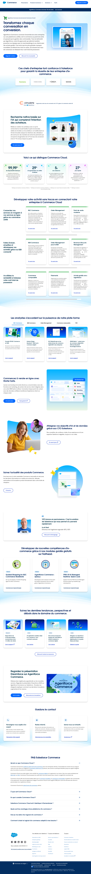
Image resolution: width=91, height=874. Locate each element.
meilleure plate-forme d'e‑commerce (33, 766)
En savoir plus (16, 145)
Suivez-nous (67, 737)
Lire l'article (30, 644)
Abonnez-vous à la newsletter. (43, 737)
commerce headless (45, 778)
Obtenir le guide (74, 644)
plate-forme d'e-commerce (30, 785)
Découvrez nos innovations (33, 695)
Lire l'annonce (58, 9)
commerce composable (58, 778)
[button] (82, 220)
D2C (18, 775)
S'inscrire (8, 490)
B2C (14, 775)
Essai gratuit (22, 401)
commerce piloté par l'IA (36, 768)
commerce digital (43, 773)
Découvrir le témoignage (51, 534)
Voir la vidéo (16, 695)
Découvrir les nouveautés (28, 56)
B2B (12, 775)
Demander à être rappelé (13, 737)
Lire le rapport (9, 358)
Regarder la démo (10, 56)
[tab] (18, 323)
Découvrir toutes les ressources (45, 654)
